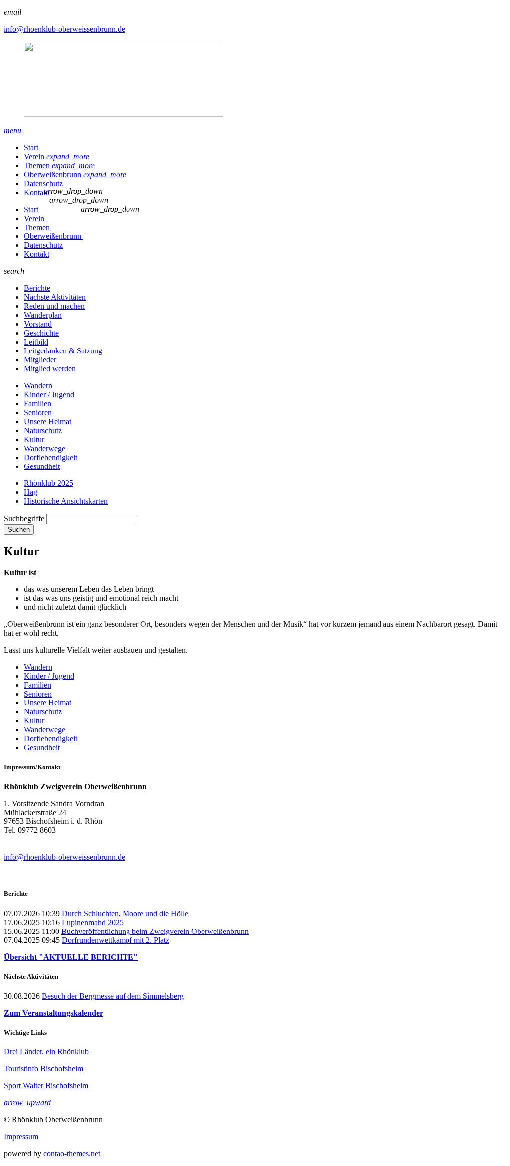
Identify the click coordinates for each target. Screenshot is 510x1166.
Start (31, 147)
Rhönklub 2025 (48, 483)
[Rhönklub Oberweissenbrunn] (255, 80)
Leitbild (36, 342)
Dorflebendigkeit (50, 457)
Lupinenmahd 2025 (93, 922)
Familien (37, 403)
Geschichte (41, 333)
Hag (30, 492)
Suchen (19, 529)
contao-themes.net (71, 1153)
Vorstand (38, 324)
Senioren (38, 412)
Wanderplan (43, 315)
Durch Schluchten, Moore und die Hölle (125, 913)
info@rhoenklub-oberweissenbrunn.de (64, 29)
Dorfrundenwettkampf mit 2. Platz (115, 940)
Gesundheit (42, 466)
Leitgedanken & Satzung (63, 351)
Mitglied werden (50, 368)
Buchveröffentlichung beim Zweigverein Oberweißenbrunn (155, 931)
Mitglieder (40, 359)
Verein (56, 156)
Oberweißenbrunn (75, 174)
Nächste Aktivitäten (55, 297)
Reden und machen (54, 306)
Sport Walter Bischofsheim (46, 1085)
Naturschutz (43, 430)
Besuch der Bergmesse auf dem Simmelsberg (113, 996)
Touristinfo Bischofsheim (43, 1068)
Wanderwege (44, 448)
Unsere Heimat (47, 421)
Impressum (21, 1136)
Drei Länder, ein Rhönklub (46, 1052)
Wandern (38, 385)
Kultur (34, 439)
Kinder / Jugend (49, 394)
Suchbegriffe (24, 518)
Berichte (37, 288)
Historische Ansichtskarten (66, 501)
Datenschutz (43, 183)
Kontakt (36, 192)
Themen (59, 165)
